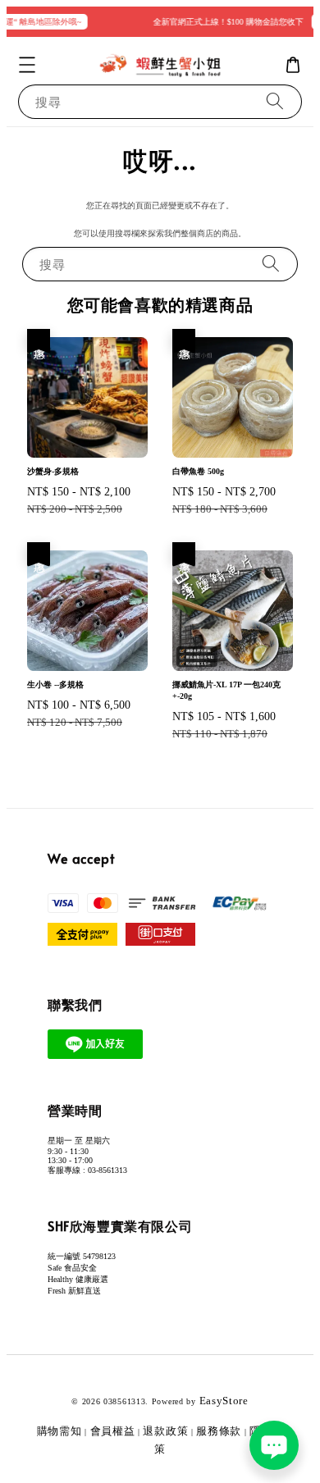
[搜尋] (275, 101)
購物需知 (59, 1431)
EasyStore (224, 1400)
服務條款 (218, 1431)
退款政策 (165, 1431)
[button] (27, 65)
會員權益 (112, 1431)
